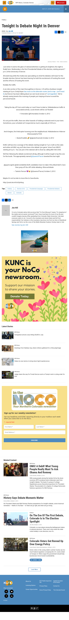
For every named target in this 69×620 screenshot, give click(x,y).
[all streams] (66, 9)
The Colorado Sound (59, 590)
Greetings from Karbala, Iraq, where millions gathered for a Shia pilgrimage (37, 348)
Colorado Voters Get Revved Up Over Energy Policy (46, 542)
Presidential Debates (54, 188)
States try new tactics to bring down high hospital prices (32, 361)
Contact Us (56, 586)
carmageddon (52, 94)
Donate (62, 3)
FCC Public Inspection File (46, 581)
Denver (10, 192)
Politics (4, 20)
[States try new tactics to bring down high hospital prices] (7, 362)
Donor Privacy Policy (45, 590)
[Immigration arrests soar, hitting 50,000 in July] (7, 335)
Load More (34, 569)
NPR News (17, 332)
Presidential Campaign (36, 188)
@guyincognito (9, 165)
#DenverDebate (48, 167)
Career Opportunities (32, 589)
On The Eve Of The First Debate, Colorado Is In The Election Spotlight (47, 518)
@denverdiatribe (21, 165)
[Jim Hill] (6, 210)
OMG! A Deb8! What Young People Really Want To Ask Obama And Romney (44, 469)
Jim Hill (10, 31)
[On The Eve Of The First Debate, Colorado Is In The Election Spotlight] (16, 519)
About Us (28, 581)
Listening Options (30, 585)
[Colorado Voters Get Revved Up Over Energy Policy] (16, 544)
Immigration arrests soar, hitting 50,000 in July (28, 335)
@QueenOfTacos (37, 156)
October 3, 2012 (44, 114)
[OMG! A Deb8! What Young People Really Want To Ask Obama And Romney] (16, 469)
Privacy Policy (43, 586)
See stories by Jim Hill (20, 225)
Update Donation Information (58, 581)
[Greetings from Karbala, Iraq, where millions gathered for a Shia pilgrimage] (7, 348)
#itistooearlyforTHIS (34, 134)
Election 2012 (21, 188)
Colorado (19, 192)
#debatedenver (53, 107)
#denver (62, 131)
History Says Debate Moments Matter (24, 497)
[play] (5, 9)
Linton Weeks (33, 475)
